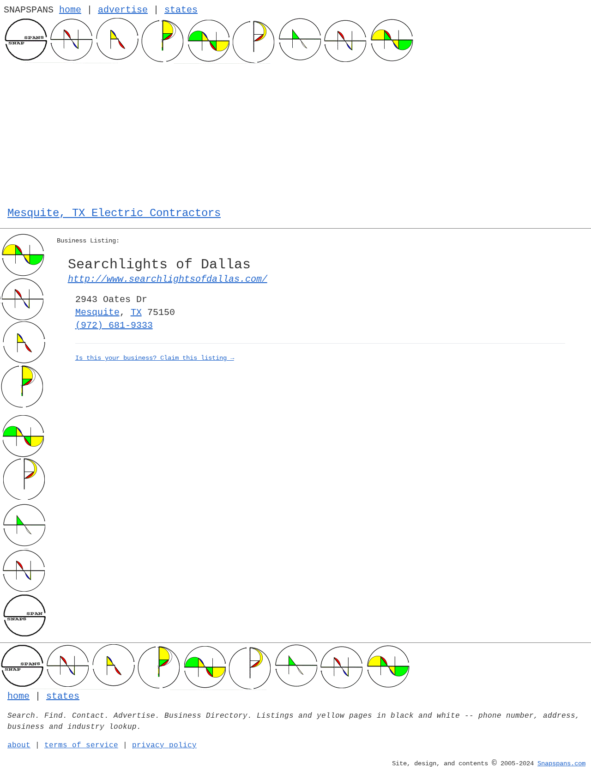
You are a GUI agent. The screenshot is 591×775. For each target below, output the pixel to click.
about (18, 745)
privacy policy (164, 745)
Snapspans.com (561, 763)
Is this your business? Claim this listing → (154, 358)
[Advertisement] (295, 133)
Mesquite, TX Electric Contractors (114, 213)
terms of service (81, 745)
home (70, 10)
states (181, 10)
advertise (123, 10)
